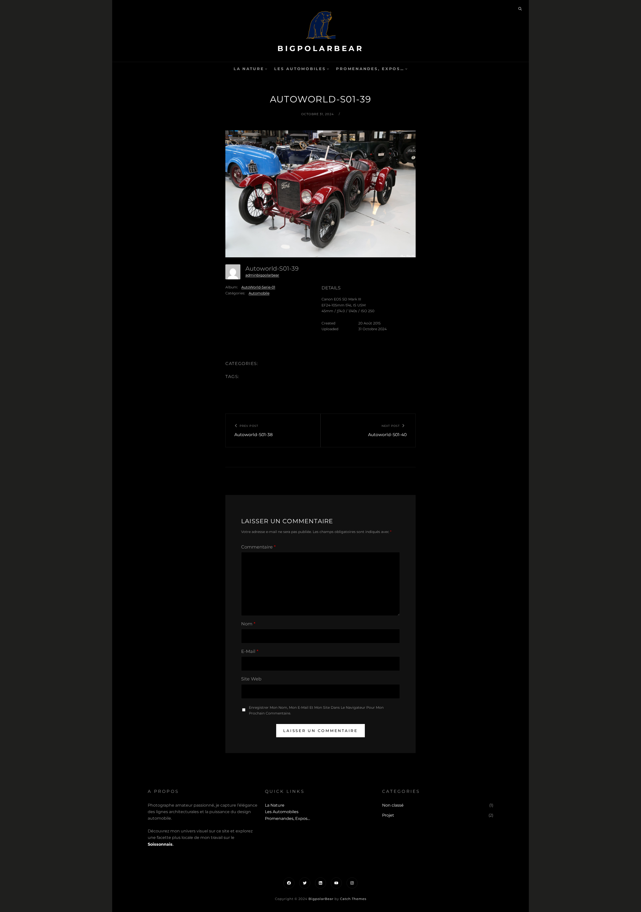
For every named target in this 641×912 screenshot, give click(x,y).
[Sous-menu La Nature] (266, 69)
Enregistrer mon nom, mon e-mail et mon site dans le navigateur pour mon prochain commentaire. (316, 710)
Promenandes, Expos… (370, 68)
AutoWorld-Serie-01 (258, 287)
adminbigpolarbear (262, 275)
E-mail (249, 651)
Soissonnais (160, 844)
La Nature (249, 68)
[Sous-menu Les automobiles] (328, 69)
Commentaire (258, 547)
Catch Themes (353, 899)
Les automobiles (300, 68)
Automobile (259, 293)
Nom (248, 624)
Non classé (393, 805)
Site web (251, 679)
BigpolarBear (320, 48)
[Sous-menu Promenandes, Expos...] (406, 69)
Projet (388, 815)
